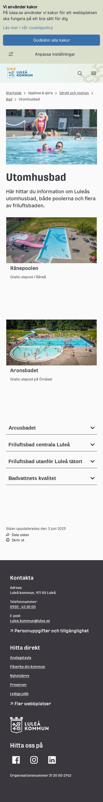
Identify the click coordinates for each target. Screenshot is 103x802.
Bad (9, 99)
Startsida (14, 93)
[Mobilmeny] (93, 73)
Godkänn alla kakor (51, 40)
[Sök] (80, 73)
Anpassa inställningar (55, 54)
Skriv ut (18, 540)
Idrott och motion (74, 93)
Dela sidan (20, 535)
